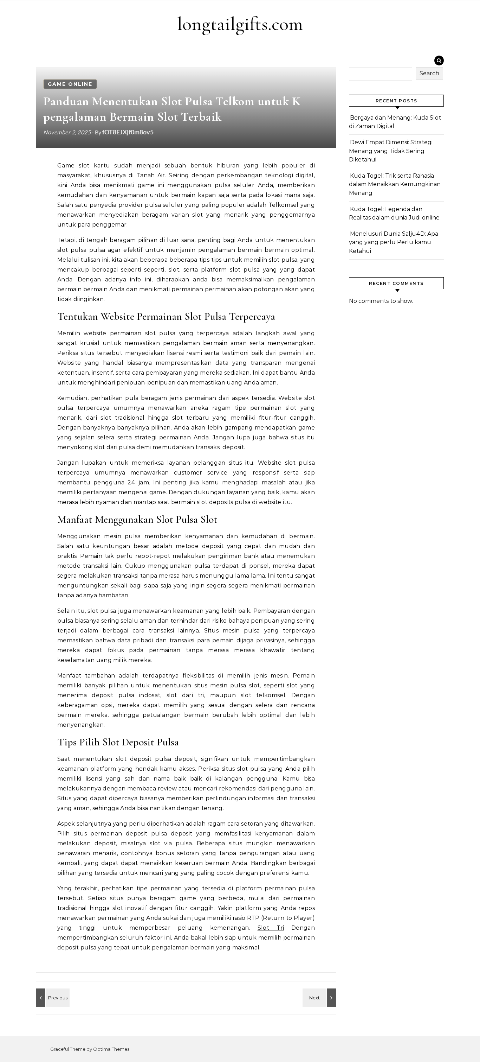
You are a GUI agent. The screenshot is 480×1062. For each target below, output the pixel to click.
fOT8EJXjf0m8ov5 (128, 132)
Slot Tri (271, 927)
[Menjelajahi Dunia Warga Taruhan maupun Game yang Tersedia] (320, 997)
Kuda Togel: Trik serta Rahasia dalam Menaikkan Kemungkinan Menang (395, 184)
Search (429, 73)
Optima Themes (111, 1049)
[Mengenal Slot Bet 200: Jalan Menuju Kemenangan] (52, 997)
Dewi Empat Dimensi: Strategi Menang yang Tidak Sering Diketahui (391, 151)
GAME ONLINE (70, 84)
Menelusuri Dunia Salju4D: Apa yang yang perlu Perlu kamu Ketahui (393, 242)
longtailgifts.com (240, 23)
